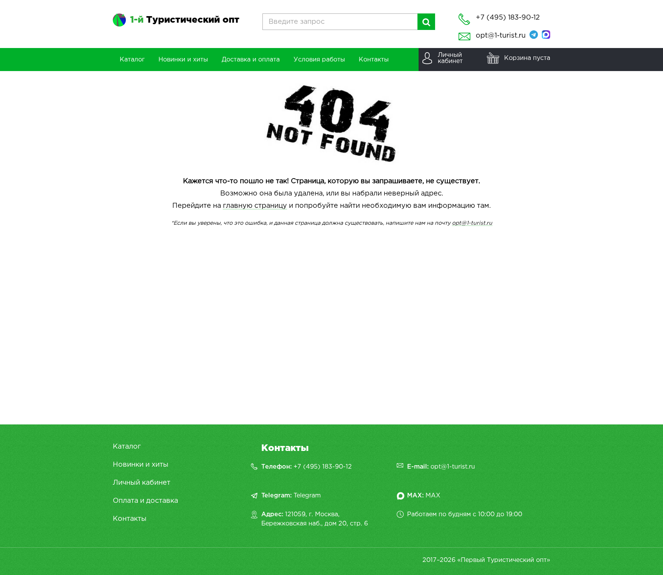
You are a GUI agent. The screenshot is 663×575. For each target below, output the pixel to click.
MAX (433, 496)
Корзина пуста (527, 58)
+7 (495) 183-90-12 (323, 467)
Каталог (127, 447)
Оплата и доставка (145, 501)
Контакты (130, 519)
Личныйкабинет (450, 58)
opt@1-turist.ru (501, 36)
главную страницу (255, 206)
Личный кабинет (141, 483)
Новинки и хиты (140, 465)
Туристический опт (184, 20)
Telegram (307, 496)
